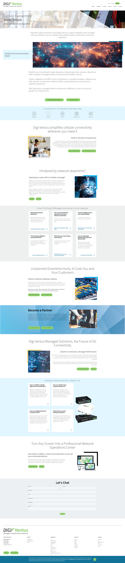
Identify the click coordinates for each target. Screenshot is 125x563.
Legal (99, 546)
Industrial (75, 547)
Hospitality (76, 546)
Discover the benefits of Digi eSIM (61, 228)
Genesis (28, 542)
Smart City (76, 544)
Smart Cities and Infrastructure (56, 553)
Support (112, 3)
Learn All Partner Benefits (34, 327)
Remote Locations (54, 551)
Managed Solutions (30, 540)
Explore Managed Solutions (54, 100)
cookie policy (71, 559)
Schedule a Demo (73, 100)
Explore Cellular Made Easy (74, 151)
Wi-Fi (51, 554)
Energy (75, 539)
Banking (75, 540)
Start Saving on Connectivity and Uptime (85, 228)
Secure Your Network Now (47, 294)
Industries (104, 6)
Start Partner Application (47, 327)
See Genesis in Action (33, 466)
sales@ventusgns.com (7, 544)
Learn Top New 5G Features (83, 369)
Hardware (110, 6)
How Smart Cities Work (86, 255)
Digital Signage (53, 542)
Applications (99, 6)
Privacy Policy (100, 544)
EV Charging (53, 543)
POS (51, 544)
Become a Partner (14, 552)
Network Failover (53, 547)
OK (94, 559)
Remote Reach (53, 549)
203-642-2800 (5, 543)
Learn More (32, 199)
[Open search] (121, 3)
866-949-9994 (5, 540)
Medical (75, 543)
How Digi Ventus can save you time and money (60, 254)
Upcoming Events (101, 542)
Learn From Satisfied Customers (89, 151)
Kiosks (52, 546)
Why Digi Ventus (29, 539)
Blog (109, 3)
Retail (75, 542)
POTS (51, 550)
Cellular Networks (54, 540)
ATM (51, 539)
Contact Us (117, 3)
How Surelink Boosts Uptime (38, 229)
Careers (99, 543)
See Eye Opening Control (38, 255)
